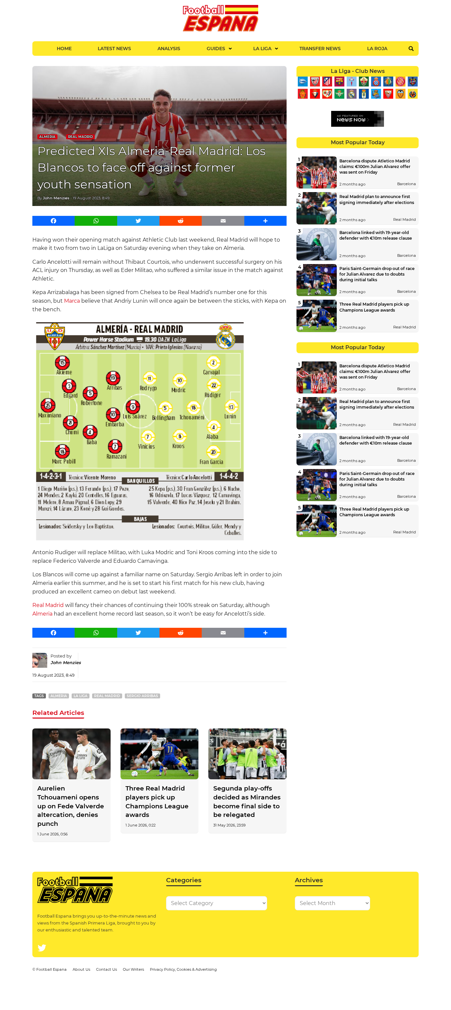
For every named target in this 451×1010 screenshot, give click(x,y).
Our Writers (133, 969)
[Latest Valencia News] (400, 94)
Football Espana (51, 969)
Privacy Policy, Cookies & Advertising (183, 969)
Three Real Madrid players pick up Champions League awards (157, 802)
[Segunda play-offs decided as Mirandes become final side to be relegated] (247, 753)
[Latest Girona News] (400, 81)
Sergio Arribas (142, 696)
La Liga (262, 48)
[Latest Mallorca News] (302, 94)
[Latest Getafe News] (388, 81)
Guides (216, 48)
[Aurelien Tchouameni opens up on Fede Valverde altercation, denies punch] (71, 753)
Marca (72, 301)
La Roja (377, 48)
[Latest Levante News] (412, 81)
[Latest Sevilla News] (388, 94)
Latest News (114, 48)
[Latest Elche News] (364, 81)
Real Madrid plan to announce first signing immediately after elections (376, 199)
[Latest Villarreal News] (412, 94)
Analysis (168, 48)
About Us (81, 969)
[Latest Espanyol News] (376, 81)
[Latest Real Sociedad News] (376, 94)
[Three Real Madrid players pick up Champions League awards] (160, 753)
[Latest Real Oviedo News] (364, 94)
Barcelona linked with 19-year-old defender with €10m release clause (375, 235)
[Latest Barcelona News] (339, 81)
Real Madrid (80, 137)
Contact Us (106, 969)
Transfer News (320, 48)
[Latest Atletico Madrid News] (327, 81)
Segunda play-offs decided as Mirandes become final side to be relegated (247, 802)
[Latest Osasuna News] (315, 94)
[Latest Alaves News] (302, 81)
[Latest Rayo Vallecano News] (327, 94)
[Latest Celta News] (351, 81)
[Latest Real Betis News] (339, 94)
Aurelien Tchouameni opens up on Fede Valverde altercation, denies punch (70, 806)
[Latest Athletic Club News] (315, 81)
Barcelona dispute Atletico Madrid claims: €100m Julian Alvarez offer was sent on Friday (374, 166)
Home (64, 48)
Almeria (47, 137)
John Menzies (56, 198)
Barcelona (406, 184)
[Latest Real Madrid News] (351, 94)
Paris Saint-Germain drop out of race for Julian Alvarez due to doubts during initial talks (377, 274)
